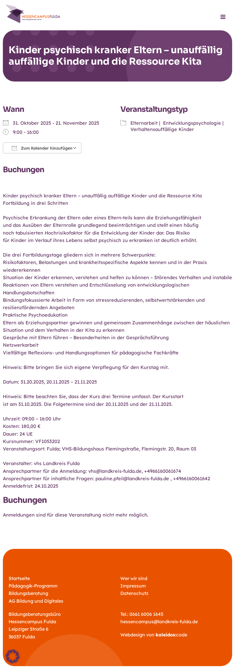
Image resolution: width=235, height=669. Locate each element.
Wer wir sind (133, 578)
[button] (12, 656)
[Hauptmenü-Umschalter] (222, 17)
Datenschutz (134, 593)
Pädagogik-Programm (33, 586)
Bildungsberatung (28, 593)
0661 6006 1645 (146, 614)
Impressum (133, 586)
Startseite (19, 578)
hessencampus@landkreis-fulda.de (159, 621)
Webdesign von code (153, 635)
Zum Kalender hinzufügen (46, 148)
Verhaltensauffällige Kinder (162, 129)
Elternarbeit (144, 123)
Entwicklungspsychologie (192, 123)
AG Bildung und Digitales (36, 601)
